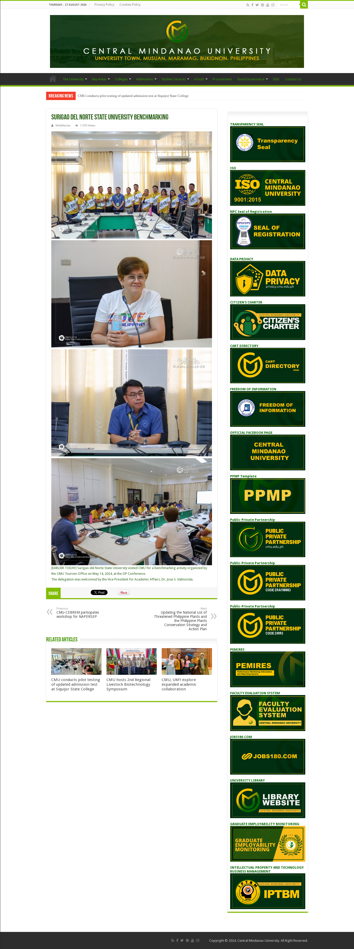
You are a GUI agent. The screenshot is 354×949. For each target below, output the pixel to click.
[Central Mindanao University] (177, 40)
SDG (276, 79)
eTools (199, 79)
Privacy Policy (104, 4)
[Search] (304, 5)
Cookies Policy (129, 4)
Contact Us (293, 79)
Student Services (173, 79)
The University (73, 79)
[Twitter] (257, 5)
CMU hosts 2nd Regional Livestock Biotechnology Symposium (128, 684)
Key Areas (99, 79)
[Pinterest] (262, 5)
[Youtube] (268, 5)
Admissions (144, 79)
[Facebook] (252, 5)
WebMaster (62, 125)
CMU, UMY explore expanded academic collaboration (179, 684)
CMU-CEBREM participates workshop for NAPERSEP (77, 613)
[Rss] (248, 5)
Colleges (121, 79)
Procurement (222, 79)
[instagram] (273, 5)
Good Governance (251, 79)
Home (53, 78)
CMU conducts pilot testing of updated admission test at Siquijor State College (133, 96)
